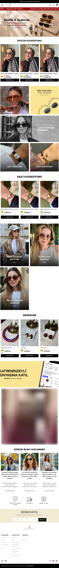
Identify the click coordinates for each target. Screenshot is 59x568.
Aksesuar (3, 542)
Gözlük (2, 540)
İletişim (13, 540)
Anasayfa (3, 537)
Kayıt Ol (24, 540)
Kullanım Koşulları (16, 555)
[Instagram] (5, 561)
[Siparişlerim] (53, 5)
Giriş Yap (24, 537)
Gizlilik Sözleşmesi (16, 542)
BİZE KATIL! (42, 520)
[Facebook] (2, 561)
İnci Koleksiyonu (5, 545)
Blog (2, 547)
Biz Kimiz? (14, 537)
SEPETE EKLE (10, 80)
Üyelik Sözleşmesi (16, 549)
